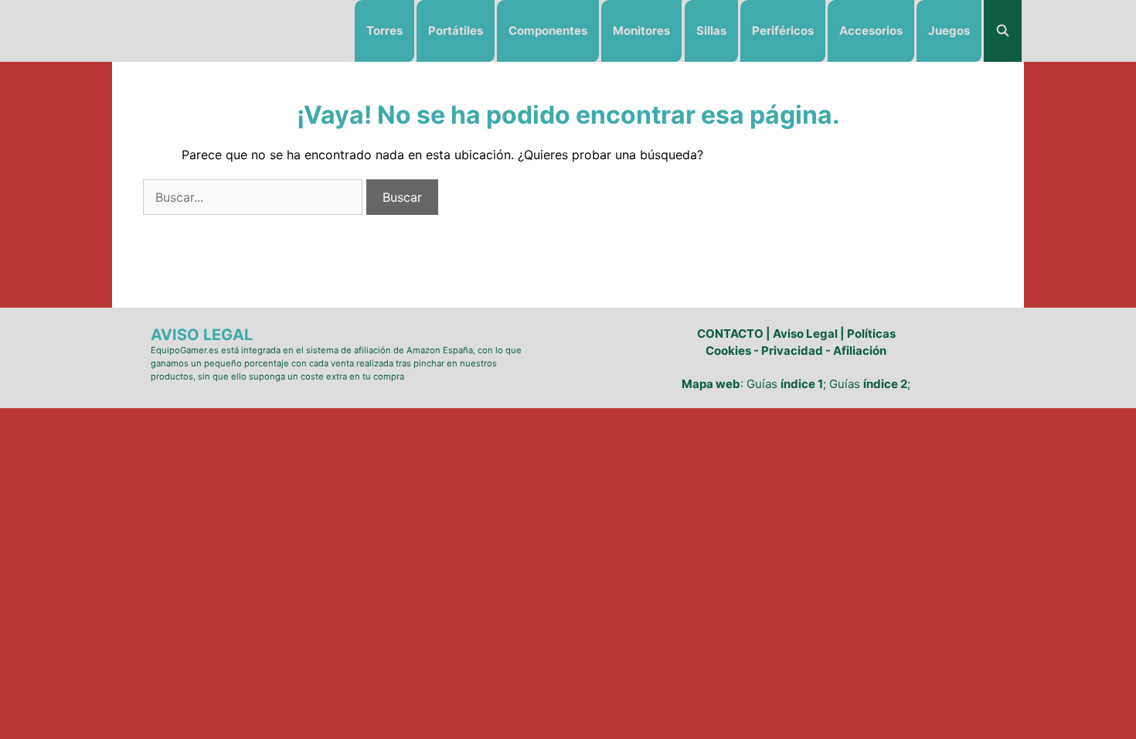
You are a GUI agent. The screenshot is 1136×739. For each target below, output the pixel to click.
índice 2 (885, 383)
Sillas (711, 30)
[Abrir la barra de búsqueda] (1003, 31)
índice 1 (802, 383)
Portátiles (455, 30)
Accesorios (871, 30)
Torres (384, 30)
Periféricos (783, 30)
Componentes (547, 30)
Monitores (641, 30)
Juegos (949, 30)
